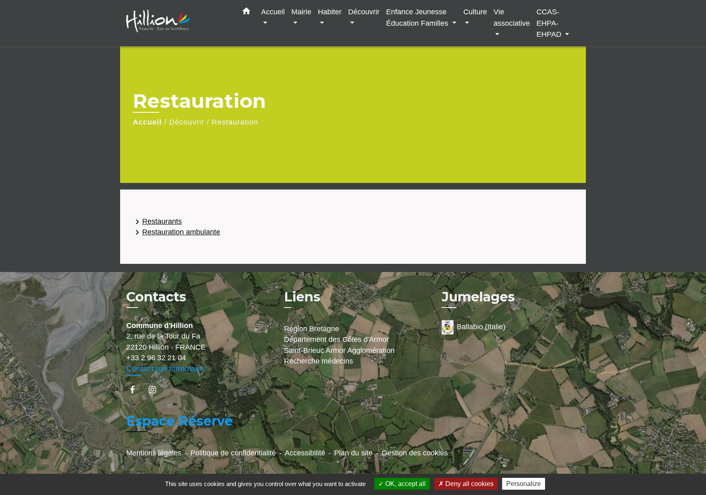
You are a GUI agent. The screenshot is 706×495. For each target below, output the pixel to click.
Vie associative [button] (512, 17)
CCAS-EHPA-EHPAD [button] (549, 22)
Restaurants (157, 222)
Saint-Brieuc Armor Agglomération (339, 350)
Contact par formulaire (165, 368)
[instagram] (156, 389)
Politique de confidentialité (233, 453)
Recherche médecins (318, 361)
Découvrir (186, 122)
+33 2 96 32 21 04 (156, 358)
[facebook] (136, 389)
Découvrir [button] (364, 11)
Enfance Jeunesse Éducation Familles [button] (418, 17)
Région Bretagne (311, 329)
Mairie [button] (301, 11)
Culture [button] (475, 11)
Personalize (523, 483)
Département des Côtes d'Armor (336, 339)
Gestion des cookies (415, 453)
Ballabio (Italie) (481, 327)
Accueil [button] (273, 11)
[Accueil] (177, 23)
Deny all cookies (469, 483)
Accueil (147, 122)
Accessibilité (305, 453)
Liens (302, 297)
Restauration (235, 122)
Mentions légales (153, 453)
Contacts (156, 297)
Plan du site (353, 453)
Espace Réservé (179, 421)
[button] (246, 12)
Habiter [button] (330, 11)
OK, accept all (405, 483)
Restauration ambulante (176, 232)
